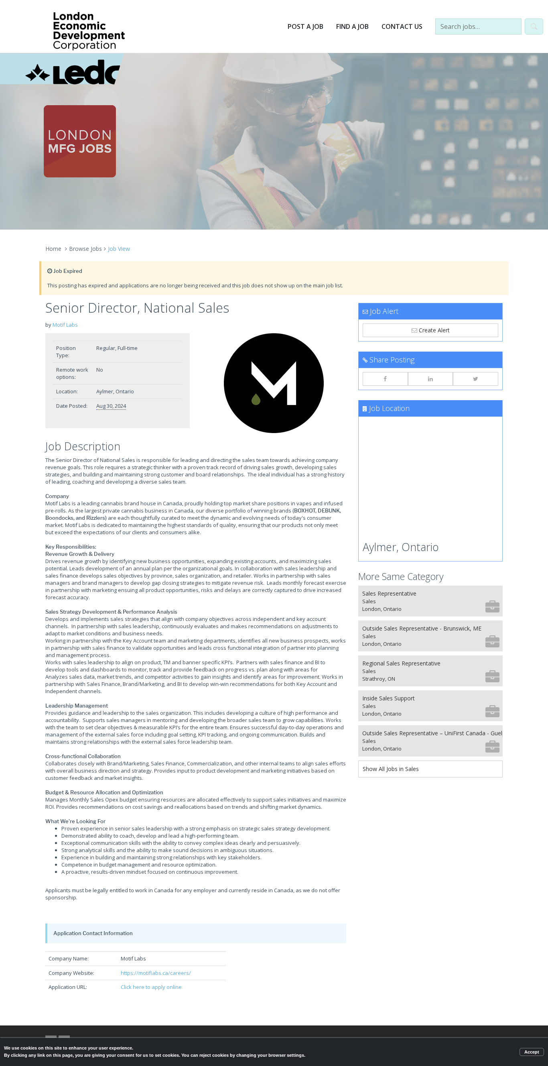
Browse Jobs (85, 248)
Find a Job (352, 26)
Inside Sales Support (388, 705)
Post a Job (305, 26)
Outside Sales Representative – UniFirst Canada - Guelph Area (432, 740)
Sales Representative (389, 601)
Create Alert (433, 330)
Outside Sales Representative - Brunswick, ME (421, 636)
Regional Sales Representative (401, 670)
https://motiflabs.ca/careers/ (156, 972)
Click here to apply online (151, 987)
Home (53, 248)
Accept (531, 1052)
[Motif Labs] (274, 383)
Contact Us (402, 26)
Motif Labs (65, 324)
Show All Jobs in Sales (391, 769)
